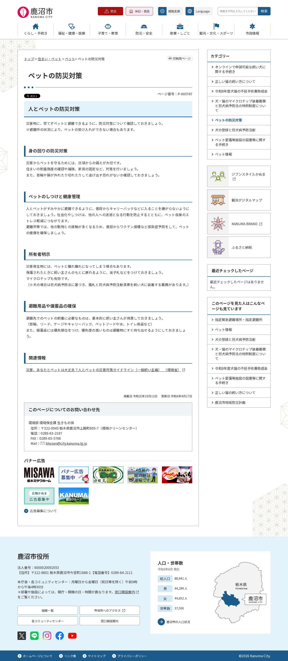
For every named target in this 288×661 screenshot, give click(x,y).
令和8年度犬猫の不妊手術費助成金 (241, 91)
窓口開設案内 (125, 591)
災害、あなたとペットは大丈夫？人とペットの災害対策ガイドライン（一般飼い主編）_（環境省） (103, 369)
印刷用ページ (182, 58)
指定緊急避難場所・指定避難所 (238, 319)
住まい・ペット (49, 58)
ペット (70, 58)
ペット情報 (223, 154)
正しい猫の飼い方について (235, 81)
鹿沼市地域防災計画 (230, 402)
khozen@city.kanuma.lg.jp (66, 443)
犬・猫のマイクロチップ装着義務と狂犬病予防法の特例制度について (240, 105)
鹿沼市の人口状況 (178, 622)
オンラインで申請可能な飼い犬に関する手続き (240, 69)
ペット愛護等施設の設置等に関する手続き (240, 142)
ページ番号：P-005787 (174, 93)
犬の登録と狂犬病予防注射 (235, 129)
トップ (29, 58)
